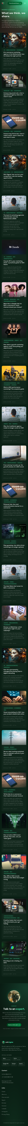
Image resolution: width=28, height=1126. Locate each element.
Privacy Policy (6, 1114)
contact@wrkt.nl (6, 1074)
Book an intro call (13, 1025)
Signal (3, 1100)
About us (4, 1094)
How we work (5, 1097)
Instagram (5, 1111)
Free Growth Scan (14, 3)
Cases (3, 1091)
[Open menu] (24, 3)
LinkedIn (4, 1108)
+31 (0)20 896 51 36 (7, 1077)
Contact (4, 1106)
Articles (4, 1103)
